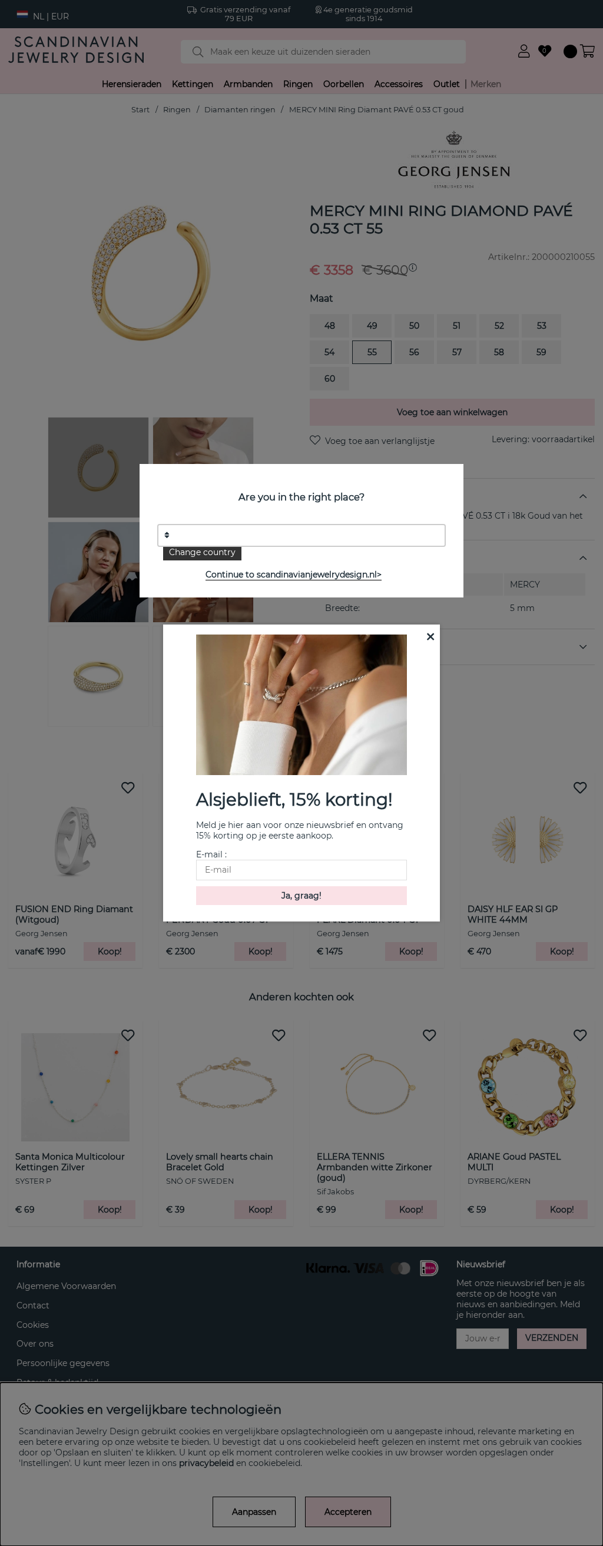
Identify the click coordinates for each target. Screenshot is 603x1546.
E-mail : (211, 854)
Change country (202, 552)
